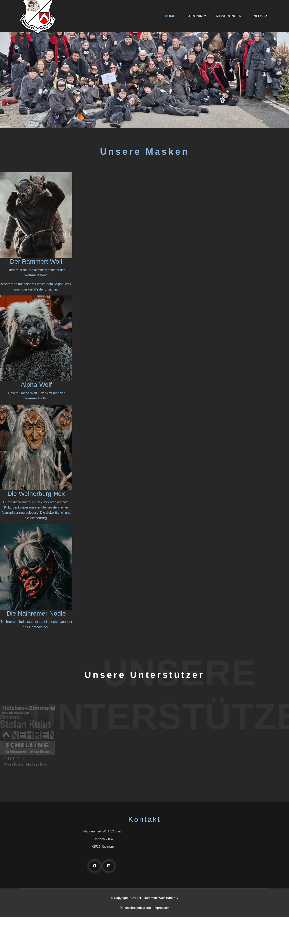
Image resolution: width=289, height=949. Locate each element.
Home (170, 16)
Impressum (162, 907)
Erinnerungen (227, 16)
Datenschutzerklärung (135, 907)
